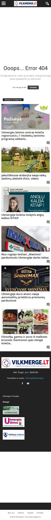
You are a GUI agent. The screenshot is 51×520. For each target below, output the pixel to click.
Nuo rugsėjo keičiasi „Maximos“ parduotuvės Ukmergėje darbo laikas (25, 256)
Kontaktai (40, 513)
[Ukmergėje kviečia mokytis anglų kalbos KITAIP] (25, 199)
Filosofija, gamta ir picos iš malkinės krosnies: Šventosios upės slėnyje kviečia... (24, 340)
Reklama (21, 513)
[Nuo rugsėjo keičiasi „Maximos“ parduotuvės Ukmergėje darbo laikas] (25, 239)
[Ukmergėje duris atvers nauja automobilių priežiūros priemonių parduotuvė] (25, 278)
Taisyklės (30, 513)
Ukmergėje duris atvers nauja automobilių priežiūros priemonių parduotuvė (23, 297)
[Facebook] (23, 384)
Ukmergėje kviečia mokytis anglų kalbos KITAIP (22, 216)
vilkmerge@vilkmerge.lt (34, 378)
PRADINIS (33, 87)
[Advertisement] (25, 34)
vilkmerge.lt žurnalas (11, 396)
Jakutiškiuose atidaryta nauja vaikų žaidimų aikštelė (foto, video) (23, 177)
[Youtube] (28, 384)
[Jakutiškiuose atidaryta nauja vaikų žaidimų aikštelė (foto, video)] (25, 159)
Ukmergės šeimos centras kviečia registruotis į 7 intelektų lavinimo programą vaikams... (23, 136)
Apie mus (11, 513)
